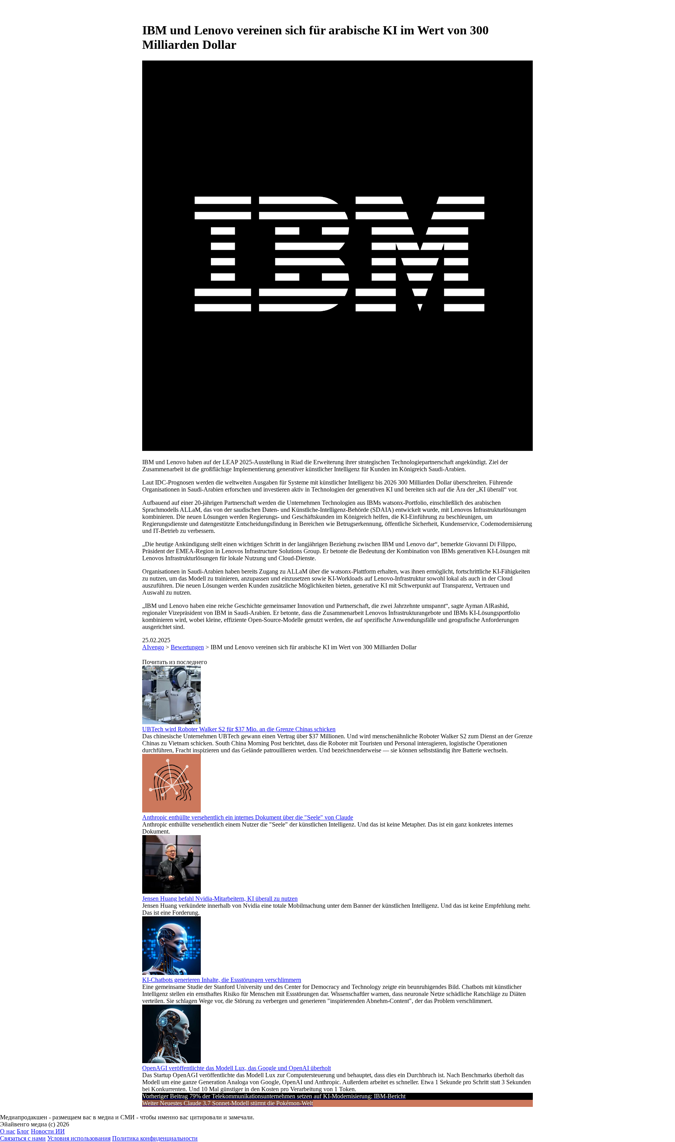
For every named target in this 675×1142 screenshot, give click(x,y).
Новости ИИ (48, 1131)
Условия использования (79, 1138)
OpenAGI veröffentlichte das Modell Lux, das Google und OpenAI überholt (236, 1068)
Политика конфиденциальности (155, 1138)
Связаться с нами (23, 1138)
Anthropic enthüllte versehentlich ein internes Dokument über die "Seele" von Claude (247, 817)
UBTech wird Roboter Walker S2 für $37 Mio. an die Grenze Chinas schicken (239, 729)
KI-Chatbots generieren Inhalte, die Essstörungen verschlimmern (221, 979)
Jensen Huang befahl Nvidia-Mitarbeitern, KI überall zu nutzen (220, 898)
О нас (7, 1131)
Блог (23, 1131)
